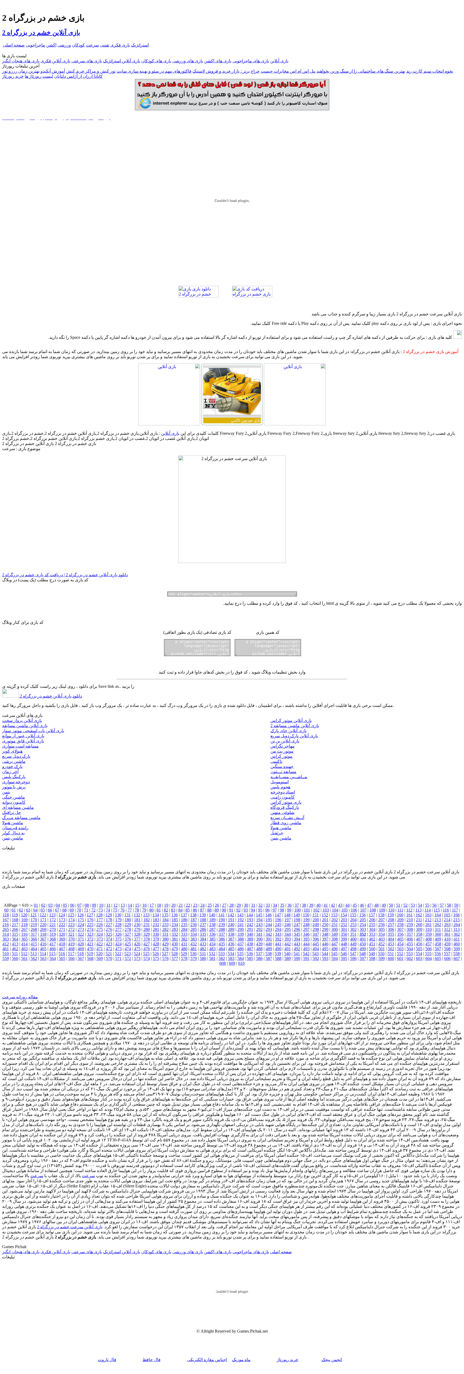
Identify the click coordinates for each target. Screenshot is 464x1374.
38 (304, 905)
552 (400, 953)
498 (353, 948)
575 (156, 958)
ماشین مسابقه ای (18, 807)
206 (372, 919)
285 (193, 929)
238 (212, 924)
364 (15, 939)
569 (99, 958)
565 (62, 958)
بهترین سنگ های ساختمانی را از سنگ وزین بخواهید (361, 71)
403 (381, 939)
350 (344, 934)
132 (137, 915)
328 (137, 934)
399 (344, 939)
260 (419, 924)
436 (231, 944)
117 (455, 910)
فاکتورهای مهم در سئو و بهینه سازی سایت (154, 71)
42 (333, 905)
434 (212, 944)
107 (363, 910)
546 (343, 953)
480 (184, 948)
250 (325, 924)
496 (334, 948)
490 (278, 948)
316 (24, 934)
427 (146, 944)
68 (64, 910)
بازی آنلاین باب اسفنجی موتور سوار (33, 730)
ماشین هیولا (12, 822)
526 (156, 953)
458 (438, 944)
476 (146, 948)
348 (325, 934)
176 (90, 919)
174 (71, 919)
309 (419, 929)
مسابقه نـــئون (283, 771)
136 (174, 915)
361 (447, 934)
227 (109, 924)
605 (438, 958)
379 (156, 939)
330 (156, 934)
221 (52, 924)
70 (79, 910)
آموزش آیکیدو (53, 71)
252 (344, 924)
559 (5, 958)
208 (391, 919)
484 (222, 948)
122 (43, 915)
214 (447, 919)
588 (278, 958)
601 (400, 958)
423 (109, 944)
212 (428, 919)
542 (306, 953)
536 (250, 953)
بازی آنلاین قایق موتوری (23, 741)
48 (376, 905)
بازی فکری (120, 45)
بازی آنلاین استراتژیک (121, 61)
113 (418, 910)
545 (334, 953)
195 (269, 919)
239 (222, 924)
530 (193, 953)
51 (398, 905)
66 (50, 910)
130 (118, 915)
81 (159, 910)
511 (15, 953)
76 (122, 910)
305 (381, 929)
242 (250, 924)
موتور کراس (281, 756)
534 (231, 953)
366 (34, 939)
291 (250, 929)
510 (5, 953)
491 (287, 948)
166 (456, 915)
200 (316, 919)
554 (419, 953)
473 (118, 948)
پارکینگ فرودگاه (284, 807)
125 (71, 915)
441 (278, 944)
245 (278, 924)
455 (410, 944)
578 (184, 958)
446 (325, 944)
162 (419, 915)
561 (24, 958)
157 (372, 915)
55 (427, 905)
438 (250, 944)
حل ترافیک (11, 812)
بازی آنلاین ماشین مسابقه (25, 725)
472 (109, 948)
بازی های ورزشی (187, 61)
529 (184, 953)
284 (184, 929)
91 (231, 910)
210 (410, 919)
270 (52, 929)
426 (137, 944)
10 (101, 905)
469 (81, 948)
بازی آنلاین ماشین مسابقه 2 (294, 725)
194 (259, 919)
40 (318, 905)
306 (391, 929)
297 (306, 929)
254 (363, 924)
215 (456, 919)
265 (5, 929)
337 (222, 934)
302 (353, 929)
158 (381, 915)
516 (62, 953)
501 (381, 948)
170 (34, 919)
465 (43, 948)
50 (391, 905)
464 (34, 948)
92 (238, 910)
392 (278, 939)
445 (316, 944)
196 (278, 919)
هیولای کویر (12, 751)
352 (363, 934)
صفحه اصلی (14, 45)
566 (71, 958)
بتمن (6, 792)
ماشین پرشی (14, 761)
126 (80, 915)
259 (410, 924)
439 (259, 944)
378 (146, 939)
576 (165, 958)
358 (419, 934)
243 (259, 924)
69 (72, 910)
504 (410, 948)
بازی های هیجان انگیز (20, 61)
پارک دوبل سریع (16, 756)
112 (409, 910)
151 (315, 915)
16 (144, 905)
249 (316, 924)
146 (268, 915)
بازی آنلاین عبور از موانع (23, 736)
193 (250, 919)
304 (372, 929)
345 (297, 934)
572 (128, 958)
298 (316, 929)
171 (43, 919)
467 (62, 948)
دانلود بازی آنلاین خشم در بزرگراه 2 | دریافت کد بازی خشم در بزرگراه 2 (65, 574)
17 (152, 905)
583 (231, 958)
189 (212, 919)
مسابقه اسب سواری (20, 746)
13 (123, 905)
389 (250, 939)
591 (306, 958)
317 (34, 934)
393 (287, 939)
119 (15, 915)
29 (239, 905)
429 (165, 944)
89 (217, 910)
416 (43, 944)
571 (118, 958)
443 (297, 944)
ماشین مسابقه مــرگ (21, 817)
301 (344, 929)
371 (81, 939)
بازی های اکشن (217, 61)
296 (297, 929)
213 (437, 919)
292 (259, 929)
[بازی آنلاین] (295, 424)
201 (325, 919)
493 (306, 948)
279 (137, 929)
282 (165, 929)
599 (381, 958)
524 (137, 953)
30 (246, 905)
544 (325, 953)
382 (184, 939)
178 (109, 919)
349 (334, 934)
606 (447, 958)
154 (343, 915)
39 (311, 905)
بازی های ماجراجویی (251, 61)
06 (72, 905)
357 (410, 934)
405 (400, 939)
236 (193, 924)
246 (287, 924)
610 (241, 963)
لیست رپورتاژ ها (39, 76)
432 (193, 944)
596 (353, 958)
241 (240, 924)
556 (437, 953)
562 (34, 958)
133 (146, 915)
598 (372, 958)
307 (400, 929)
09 (94, 905)
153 (334, 915)
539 (278, 953)
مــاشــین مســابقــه (288, 776)
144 (250, 915)
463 (24, 948)
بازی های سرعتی (86, 61)
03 (50, 905)
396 (316, 939)
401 (363, 939)
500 (372, 948)
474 (128, 948)
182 (146, 919)
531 (203, 953)
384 (203, 939)
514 (43, 953)
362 (457, 934)
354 (381, 934)
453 (391, 944)
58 (449, 905)
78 (137, 910)
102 (316, 910)
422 (99, 944)
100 (297, 910)
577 (175, 958)
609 (232, 963)
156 (362, 915)
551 (390, 953)
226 (99, 924)
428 (156, 944)
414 (24, 944)
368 (52, 939)
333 (184, 934)
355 (391, 934)
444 (306, 944)
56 (434, 905)
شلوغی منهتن (282, 812)
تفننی (104, 45)
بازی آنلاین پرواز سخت (22, 720)
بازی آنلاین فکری (55, 61)
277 (118, 929)
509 (457, 948)
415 (34, 944)
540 (287, 953)
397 (325, 939)
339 (240, 934)
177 (99, 919)
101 (307, 910)
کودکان (78, 45)
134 (156, 915)
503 (400, 948)
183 (156, 919)
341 (259, 934)
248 (306, 924)
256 (381, 924)
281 (156, 929)
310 (428, 929)
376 (128, 939)
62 (21, 910)
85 (188, 910)
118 (6, 915)
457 (428, 944)
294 (278, 929)
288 (222, 929)
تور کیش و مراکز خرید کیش (90, 71)
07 (79, 905)
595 (344, 958)
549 (372, 953)
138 (193, 915)
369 (62, 939)
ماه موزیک (241, 1359)
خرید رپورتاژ (13, 76)
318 (43, 934)
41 (326, 905)
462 (15, 948)
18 (159, 905)
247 (297, 924)
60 (6, 910)
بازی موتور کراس (286, 802)
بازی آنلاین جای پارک (288, 730)
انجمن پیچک (331, 1359)
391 (269, 939)
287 (212, 929)
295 (287, 929)
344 (287, 934)
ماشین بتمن (12, 838)
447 (334, 944)
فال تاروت (107, 1359)
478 (165, 948)
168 (15, 919)
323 (90, 934)
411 (457, 939)
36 (289, 905)
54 (420, 905)
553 (409, 953)
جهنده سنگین (281, 766)
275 (99, 929)
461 (5, 948)
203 (344, 919)
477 (156, 948)
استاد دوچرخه (282, 792)
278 (128, 929)
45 (355, 905)
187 (193, 919)
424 (118, 944)
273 (81, 929)
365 (24, 939)
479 (175, 948)
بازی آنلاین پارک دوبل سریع (294, 736)
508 (447, 948)
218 (24, 924)
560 (15, 958)
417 (52, 944)
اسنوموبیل (279, 781)
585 (250, 958)
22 (188, 905)
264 (457, 924)
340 (250, 934)
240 (231, 924)
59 (456, 905)
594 (334, 958)
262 (438, 924)
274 (90, 929)
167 (5, 919)
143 (240, 915)
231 (146, 924)
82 (166, 910)
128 (99, 915)
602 (410, 958)
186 (184, 919)
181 (137, 919)
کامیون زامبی (282, 797)
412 (5, 944)
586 (259, 958)
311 (438, 929)
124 (62, 915)
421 (90, 944)
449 (353, 944)
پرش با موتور (14, 787)
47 (369, 905)
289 (231, 929)
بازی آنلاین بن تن (284, 741)
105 (344, 910)
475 (137, 948)
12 (115, 905)
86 (195, 910)
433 (203, 944)
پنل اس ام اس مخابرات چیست (288, 71)
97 (275, 910)
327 (128, 934)
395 (306, 939)
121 (33, 915)
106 (354, 910)
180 (128, 919)
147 (278, 915)
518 (80, 953)
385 (212, 939)
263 (447, 924)
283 (175, 929)
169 (24, 919)
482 (203, 948)
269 (43, 929)
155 (353, 915)
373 (99, 939)
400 (353, 939)
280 (146, 929)
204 (353, 919)
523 (127, 953)
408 (428, 939)
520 (99, 953)
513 (33, 953)
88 (209, 910)
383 (193, 939)
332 (175, 934)
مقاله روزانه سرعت (20, 997)
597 (363, 958)
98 (282, 910)
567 (81, 958)
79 (144, 910)
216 (5, 924)
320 (62, 934)
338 (231, 934)
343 (278, 934)
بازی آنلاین (279, 61)
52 (405, 905)
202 (334, 919)
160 (400, 915)
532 (212, 953)
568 (90, 958)
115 (437, 910)
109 (382, 910)
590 (297, 958)
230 (137, 924)
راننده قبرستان (15, 827)
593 (325, 958)
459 (447, 944)
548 (362, 953)
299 (325, 929)
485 (231, 948)
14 (130, 905)
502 (391, 948)
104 (335, 910)
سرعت (92, 45)
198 (297, 919)
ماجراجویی (35, 45)
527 (165, 953)
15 (137, 905)
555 (428, 953)
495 (325, 948)
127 (90, 915)
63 (28, 910)
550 (381, 953)
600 (391, 958)
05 (65, 905)
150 (306, 915)
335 (203, 934)
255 (372, 924)
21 (181, 905)
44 (347, 905)
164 (437, 915)
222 (62, 924)
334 (193, 934)
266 (15, 929)
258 (400, 924)
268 (34, 929)
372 (90, 939)
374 (109, 939)
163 (428, 915)
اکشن (51, 45)
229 (128, 924)
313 (456, 929)
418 (62, 944)
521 (109, 953)
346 (306, 934)
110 (391, 910)
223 (71, 924)
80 (151, 910)
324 (99, 934)
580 (203, 958)
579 (193, 958)
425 (128, 944)
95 (260, 910)
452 (381, 944)
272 (71, 929)
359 (428, 934)
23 (195, 905)
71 (86, 910)
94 (253, 910)
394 (297, 939)
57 (442, 905)
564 (52, 958)
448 (344, 944)
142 (231, 915)
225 (90, 924)
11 (108, 905)
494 (316, 948)
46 (362, 905)
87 (202, 910)
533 (221, 953)
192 (240, 919)
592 (316, 958)
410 (447, 939)
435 (222, 944)
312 (447, 929)
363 (5, 939)
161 (409, 915)
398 (334, 939)
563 (43, 958)
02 (43, 905)
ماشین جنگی (13, 797)
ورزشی (64, 45)
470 (90, 948)
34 (275, 905)
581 (212, 958)
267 (24, 929)
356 (400, 934)
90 (224, 910)
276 (109, 929)
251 (334, 924)
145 (259, 915)
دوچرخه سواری (16, 781)
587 (269, 958)
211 (419, 919)
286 (203, 929)
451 (372, 944)
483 (212, 948)
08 (87, 905)
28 (231, 905)
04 (58, 905)
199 (306, 919)
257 (391, 924)
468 (71, 948)
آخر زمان (10, 771)
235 (184, 924)
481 (193, 948)
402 (372, 939)
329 (146, 934)
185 (175, 919)
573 (137, 958)
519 (90, 953)
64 (35, 910)
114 (428, 910)
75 (115, 910)
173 (62, 919)
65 (43, 910)
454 (400, 944)
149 (296, 915)
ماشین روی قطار (285, 822)
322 (81, 934)
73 (101, 910)
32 (260, 905)
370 (71, 939)
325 (109, 934)
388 (240, 939)
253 (353, 924)
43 (340, 905)
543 (315, 953)
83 (173, 910)
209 (400, 919)
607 (457, 958)
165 (447, 915)
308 (410, 929)
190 (222, 919)
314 (5, 934)
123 (52, 915)
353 (372, 934)
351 (353, 934)
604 (428, 958)
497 (344, 948)
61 (14, 910)
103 (325, 910)
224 (81, 924)
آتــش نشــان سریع (287, 817)
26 (217, 905)
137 (184, 915)
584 (240, 958)
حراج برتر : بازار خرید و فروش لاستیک (226, 71)
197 (287, 919)
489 (269, 948)
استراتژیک (140, 45)
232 (156, 924)
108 (372, 910)
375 (118, 939)
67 (57, 910)
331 (165, 934)
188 (203, 919)
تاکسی (276, 761)
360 (438, 934)
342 (269, 934)
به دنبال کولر (13, 833)
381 (175, 939)
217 (15, 924)
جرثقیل (276, 833)
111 (400, 910)
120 (24, 915)
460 (457, 944)
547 (353, 953)
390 (259, 939)
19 (166, 905)
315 (15, 934)
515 (52, 953)
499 (363, 948)
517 (71, 953)
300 (334, 929)
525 (146, 953)
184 (165, 919)
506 (428, 948)
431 (184, 944)
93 (246, 910)
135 (165, 915)
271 (62, 929)
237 (203, 924)
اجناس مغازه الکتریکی (207, 1359)
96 (267, 910)
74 (108, 910)
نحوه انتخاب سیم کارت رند (429, 71)
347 (316, 934)
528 (174, 953)
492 (297, 948)
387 (231, 939)
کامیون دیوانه (14, 802)
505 (419, 948)
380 (165, 939)
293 (269, 929)
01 (36, 905)
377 (137, 939)
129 (109, 915)
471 (99, 948)
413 (15, 944)
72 (93, 910)
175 (81, 919)
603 (419, 958)
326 (118, 934)
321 (71, 934)
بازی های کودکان (156, 61)
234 (175, 924)
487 (250, 948)
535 (240, 953)
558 (456, 953)
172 (52, 919)
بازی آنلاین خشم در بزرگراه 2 (41, 32)
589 (287, 958)
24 (202, 905)
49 (384, 905)
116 (446, 910)
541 (296, 953)
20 (173, 905)
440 (269, 944)
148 (287, 915)
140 (212, 915)
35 (282, 905)
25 (210, 905)
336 (212, 934)
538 (268, 953)
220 (43, 924)
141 (221, 915)
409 (438, 939)
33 (268, 905)
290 (240, 929)
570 (109, 958)
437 (240, 944)
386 (222, 939)
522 (118, 953)
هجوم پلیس (280, 787)
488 (259, 948)
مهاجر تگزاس (282, 746)
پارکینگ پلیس (14, 776)
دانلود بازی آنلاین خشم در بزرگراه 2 (50, 696)
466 (52, 948)
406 (410, 939)
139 (203, 915)
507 (438, 948)
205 (363, 919)
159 (390, 915)
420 (81, 944)
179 (118, 919)
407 (419, 939)
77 (130, 910)
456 (419, 944)
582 (222, 958)
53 (413, 905)
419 (71, 944)
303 (363, 929)
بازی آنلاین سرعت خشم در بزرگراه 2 (70, 1227)
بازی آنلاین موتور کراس (291, 720)
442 (287, 944)
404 (391, 939)
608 (222, 963)
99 (289, 910)
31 (253, 905)
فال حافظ (152, 1359)
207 (381, 919)
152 (325, 915)
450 (363, 944)
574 (146, 958)
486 (240, 948)
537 (259, 953)
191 (231, 919)
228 (118, 924)
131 (127, 915)
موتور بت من (281, 751)
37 (297, 905)
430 (175, 944)
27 (224, 905)
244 (269, 924)
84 (180, 910)
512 (24, 953)
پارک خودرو (12, 766)
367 (43, 939)
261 (428, 924)
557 (447, 953)
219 (34, 924)
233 (165, 924)
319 (52, 934)
